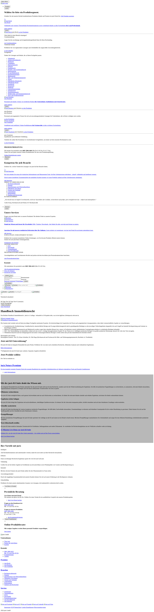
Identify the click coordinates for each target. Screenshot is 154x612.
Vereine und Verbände (10, 580)
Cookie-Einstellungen (27, 607)
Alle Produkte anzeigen (67, 16)
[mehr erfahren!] (7, 318)
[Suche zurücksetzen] (39, 285)
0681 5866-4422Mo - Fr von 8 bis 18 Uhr (11, 552)
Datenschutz (17, 607)
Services (4, 588)
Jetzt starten (7, 531)
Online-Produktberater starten (12, 155)
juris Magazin (8, 601)
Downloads (7, 596)
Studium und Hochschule (11, 584)
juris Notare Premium (11, 365)
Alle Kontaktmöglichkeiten (12, 269)
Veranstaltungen (8, 593)
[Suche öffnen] (7, 285)
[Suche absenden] (14, 285)
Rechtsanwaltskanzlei (10, 573)
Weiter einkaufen (5, 305)
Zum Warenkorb (5, 306)
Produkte (4, 560)
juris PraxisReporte (9, 599)
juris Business (8, 565)
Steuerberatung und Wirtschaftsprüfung (15, 576)
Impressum (7, 607)
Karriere (6, 544)
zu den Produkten (23, 32)
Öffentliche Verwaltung (10, 578)
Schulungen (7, 591)
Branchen (4, 570)
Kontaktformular (9, 555)
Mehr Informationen (6, 348)
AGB (12, 607)
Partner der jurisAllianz (10, 543)
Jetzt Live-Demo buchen (8, 436)
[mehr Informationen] (77, 361)
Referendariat (8, 583)
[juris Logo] (4, 3)
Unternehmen (8, 581)
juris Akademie (8, 566)
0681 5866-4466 (9, 511)
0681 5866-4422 (9, 505)
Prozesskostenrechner (10, 598)
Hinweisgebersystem (40, 607)
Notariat (6, 575)
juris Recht (7, 563)
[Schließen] (8, 283)
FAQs (6, 595)
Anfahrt (6, 556)
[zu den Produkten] (8, 32)
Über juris (7, 541)
